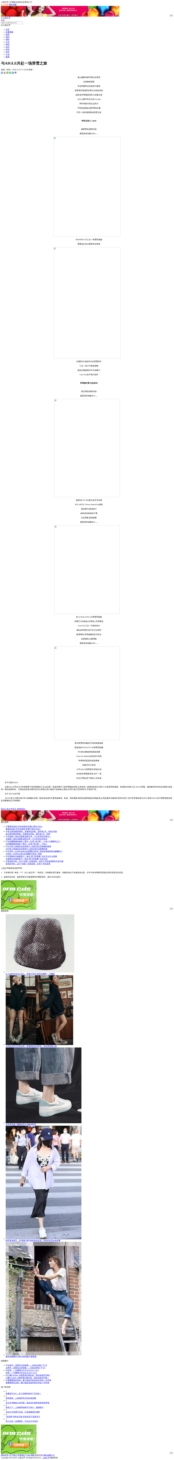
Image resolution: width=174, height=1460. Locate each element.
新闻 (7, 34)
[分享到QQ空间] (10, 73)
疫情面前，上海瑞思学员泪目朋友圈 (21, 1398)
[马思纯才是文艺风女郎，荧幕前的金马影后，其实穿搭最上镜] (39, 1044)
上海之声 (46, 1458)
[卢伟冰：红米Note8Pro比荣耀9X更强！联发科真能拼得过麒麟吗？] (34, 851)
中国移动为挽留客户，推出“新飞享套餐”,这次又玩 (27, 859)
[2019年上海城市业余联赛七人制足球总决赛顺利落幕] (28, 846)
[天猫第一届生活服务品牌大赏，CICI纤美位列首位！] (28, 836)
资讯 (3, 20)
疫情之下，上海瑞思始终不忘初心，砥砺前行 (25, 1407)
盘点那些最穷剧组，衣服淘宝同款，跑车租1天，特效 (28, 834)
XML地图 (30, 1455)
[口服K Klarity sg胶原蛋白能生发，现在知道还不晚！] (28, 1375)
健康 (7, 57)
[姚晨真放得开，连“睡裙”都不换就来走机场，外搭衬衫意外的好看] (43, 1239)
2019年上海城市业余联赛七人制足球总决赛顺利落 (26, 849)
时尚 (7, 52)
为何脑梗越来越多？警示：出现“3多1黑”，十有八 (26, 844)
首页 (7, 30)
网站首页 (5, 1455)
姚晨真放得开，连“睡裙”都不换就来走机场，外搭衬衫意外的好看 (33, 1240)
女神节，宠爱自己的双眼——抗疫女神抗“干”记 (25, 1368)
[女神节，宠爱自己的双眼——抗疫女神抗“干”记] (26, 1365)
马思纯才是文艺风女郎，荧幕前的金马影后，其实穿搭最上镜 (31, 1046)
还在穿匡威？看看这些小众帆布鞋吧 (21, 1124)
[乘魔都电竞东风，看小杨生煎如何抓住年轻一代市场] (28, 1380)
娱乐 (7, 47)
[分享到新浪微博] (5, 73)
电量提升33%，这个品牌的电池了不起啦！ (23, 1394)
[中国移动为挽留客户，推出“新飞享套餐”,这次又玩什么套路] (31, 856)
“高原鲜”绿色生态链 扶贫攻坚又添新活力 (23, 1417)
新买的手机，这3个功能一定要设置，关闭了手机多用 (28, 864)
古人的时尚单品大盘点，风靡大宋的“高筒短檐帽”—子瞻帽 (30, 974)
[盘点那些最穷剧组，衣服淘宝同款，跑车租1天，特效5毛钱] (31, 831)
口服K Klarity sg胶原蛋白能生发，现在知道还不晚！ (27, 1378)
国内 (7, 37)
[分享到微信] (7, 73)
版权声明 (39, 1455)
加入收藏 (5, 5)
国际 (7, 39)
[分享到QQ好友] (16, 73)
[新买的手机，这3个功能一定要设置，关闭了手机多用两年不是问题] (34, 861)
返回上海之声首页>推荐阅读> (13, 809)
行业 (7, 54)
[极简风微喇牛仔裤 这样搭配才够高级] (43, 1355)
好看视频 (9, 32)
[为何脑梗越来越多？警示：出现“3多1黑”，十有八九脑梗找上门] (33, 841)
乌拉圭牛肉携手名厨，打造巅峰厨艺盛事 (23, 1412)
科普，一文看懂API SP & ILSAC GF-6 (21, 1373)
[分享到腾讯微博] (13, 73)
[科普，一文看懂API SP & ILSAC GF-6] (22, 1370)
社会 (7, 42)
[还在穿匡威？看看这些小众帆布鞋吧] (43, 1123)
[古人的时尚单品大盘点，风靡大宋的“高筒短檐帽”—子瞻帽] (40, 972)
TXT (53, 1455)
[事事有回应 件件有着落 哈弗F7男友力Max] (24, 826)
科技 (7, 49)
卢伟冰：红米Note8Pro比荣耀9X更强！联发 (24, 854)
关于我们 (13, 1455)
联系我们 (21, 1455)
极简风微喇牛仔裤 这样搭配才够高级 (21, 1357)
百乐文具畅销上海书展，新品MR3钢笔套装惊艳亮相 (27, 1403)
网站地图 (13, 5)
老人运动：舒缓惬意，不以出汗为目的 (22, 1421)
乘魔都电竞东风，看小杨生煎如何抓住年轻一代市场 (27, 1383)
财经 (7, 44)
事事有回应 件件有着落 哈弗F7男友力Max (23, 829)
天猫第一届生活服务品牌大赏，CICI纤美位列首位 (26, 839)
